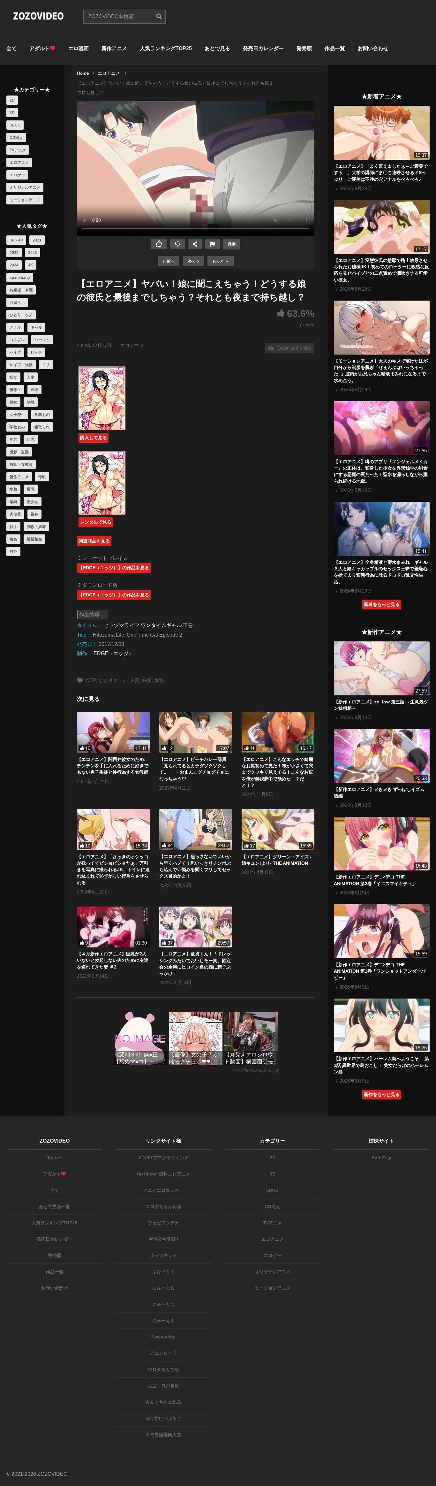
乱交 (13, 377)
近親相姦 (34, 539)
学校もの (17, 427)
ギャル (36, 327)
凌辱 (34, 389)
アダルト (39, 48)
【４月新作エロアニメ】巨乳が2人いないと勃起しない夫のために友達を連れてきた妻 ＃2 (112, 960)
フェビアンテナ (163, 1222)
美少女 (32, 502)
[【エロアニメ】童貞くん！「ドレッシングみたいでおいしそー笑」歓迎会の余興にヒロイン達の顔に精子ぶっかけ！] (195, 927)
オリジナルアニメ (25, 187)
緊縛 (13, 502)
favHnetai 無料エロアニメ (163, 1173)
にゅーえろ (163, 1320)
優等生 (15, 389)
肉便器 (15, 514)
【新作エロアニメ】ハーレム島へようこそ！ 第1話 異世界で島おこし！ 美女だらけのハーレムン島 (381, 1065)
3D (12, 113)
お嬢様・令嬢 (21, 290)
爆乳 (30, 489)
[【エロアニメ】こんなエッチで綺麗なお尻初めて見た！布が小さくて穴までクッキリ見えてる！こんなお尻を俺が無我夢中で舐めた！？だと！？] (278, 732)
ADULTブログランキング (163, 1157)
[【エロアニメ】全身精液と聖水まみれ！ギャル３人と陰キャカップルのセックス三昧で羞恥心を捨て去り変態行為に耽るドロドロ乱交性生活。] (382, 529)
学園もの (42, 414)
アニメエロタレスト (163, 1190)
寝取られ (42, 427)
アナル (15, 327)
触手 (13, 527)
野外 (13, 551)
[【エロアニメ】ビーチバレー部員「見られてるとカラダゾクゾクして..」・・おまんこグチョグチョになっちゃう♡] (195, 732)
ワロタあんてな (163, 1369)
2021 (37, 240)
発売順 (304, 48)
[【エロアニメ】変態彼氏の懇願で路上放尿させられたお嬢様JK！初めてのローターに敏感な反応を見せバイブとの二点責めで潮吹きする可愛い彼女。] (382, 227)
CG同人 (16, 137)
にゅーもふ (163, 1304)
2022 (14, 252)
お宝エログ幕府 (163, 1385)
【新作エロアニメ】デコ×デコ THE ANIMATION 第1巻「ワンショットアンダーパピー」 (379, 971)
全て (11, 48)
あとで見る (217, 48)
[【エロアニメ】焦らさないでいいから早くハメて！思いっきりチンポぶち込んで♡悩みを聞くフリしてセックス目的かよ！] (195, 829)
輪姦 (13, 539)
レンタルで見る (95, 522)
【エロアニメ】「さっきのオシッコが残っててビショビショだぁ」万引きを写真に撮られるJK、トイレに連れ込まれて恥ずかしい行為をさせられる (113, 869)
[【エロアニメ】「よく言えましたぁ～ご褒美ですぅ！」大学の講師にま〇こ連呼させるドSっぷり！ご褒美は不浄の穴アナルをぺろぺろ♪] (382, 133)
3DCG (15, 125)
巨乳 (30, 439)
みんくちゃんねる (163, 1402)
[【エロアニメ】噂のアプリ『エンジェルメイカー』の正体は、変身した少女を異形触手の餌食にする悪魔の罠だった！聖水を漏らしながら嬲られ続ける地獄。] (382, 428)
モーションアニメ (25, 200)
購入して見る (93, 437)
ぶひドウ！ (163, 1271)
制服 (30, 402)
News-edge (163, 1336)
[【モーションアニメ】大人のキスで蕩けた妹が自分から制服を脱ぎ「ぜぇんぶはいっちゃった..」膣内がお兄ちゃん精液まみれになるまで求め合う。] (382, 328)
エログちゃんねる (163, 1206)
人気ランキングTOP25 (166, 48)
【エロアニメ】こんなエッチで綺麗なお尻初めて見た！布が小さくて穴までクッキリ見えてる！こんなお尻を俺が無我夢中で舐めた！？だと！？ (277, 772)
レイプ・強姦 (21, 365)
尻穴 (13, 439)
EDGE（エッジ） (114, 653)
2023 (32, 252)
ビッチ (36, 352)
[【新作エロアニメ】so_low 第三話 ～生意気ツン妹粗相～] (382, 668)
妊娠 (147, 680)
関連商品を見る (94, 540)
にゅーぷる (163, 1288)
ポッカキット (163, 1255)
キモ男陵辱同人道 (163, 1434)
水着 (13, 489)
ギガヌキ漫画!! (163, 1239)
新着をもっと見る (382, 604)
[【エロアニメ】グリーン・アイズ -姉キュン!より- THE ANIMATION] (278, 829)
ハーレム (42, 340)
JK (30, 265)
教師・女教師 (21, 464)
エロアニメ (19, 162)
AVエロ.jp (382, 1157)
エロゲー (17, 175)
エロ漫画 (78, 48)
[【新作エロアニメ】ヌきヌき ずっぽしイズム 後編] (382, 756)
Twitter (54, 1157)
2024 (14, 265)
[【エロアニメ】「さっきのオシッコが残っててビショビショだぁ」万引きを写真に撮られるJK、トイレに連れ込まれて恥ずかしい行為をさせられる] (113, 829)
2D (12, 100)
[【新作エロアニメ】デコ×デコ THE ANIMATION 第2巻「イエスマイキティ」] (382, 844)
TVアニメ (18, 150)
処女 (13, 402)
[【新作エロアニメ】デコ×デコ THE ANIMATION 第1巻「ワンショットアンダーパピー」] (382, 931)
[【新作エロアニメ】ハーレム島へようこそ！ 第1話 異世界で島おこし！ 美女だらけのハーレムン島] (382, 1026)
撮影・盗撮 (19, 452)
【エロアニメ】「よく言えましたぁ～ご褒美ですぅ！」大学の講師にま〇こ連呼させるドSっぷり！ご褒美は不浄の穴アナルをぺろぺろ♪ (381, 173)
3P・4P (16, 240)
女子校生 (17, 414)
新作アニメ (114, 48)
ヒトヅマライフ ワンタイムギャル (143, 625)
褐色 (34, 514)
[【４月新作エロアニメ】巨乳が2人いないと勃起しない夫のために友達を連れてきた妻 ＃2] (113, 927)
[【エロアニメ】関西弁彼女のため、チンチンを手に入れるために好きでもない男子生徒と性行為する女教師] (113, 732)
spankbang (20, 277)
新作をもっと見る (382, 1094)
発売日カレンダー (263, 48)
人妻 (30, 377)
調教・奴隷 (36, 527)
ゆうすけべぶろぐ (163, 1418)
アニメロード (163, 1353)
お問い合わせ (373, 48)
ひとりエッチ (21, 315)
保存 (232, 244)
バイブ (15, 352)
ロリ (46, 365)
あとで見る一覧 (54, 1206)
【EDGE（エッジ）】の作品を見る (114, 567)
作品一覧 (335, 48)
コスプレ (17, 340)
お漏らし (17, 302)
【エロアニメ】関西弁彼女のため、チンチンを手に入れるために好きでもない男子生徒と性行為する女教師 (112, 766)
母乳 (42, 477)
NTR (91, 680)
